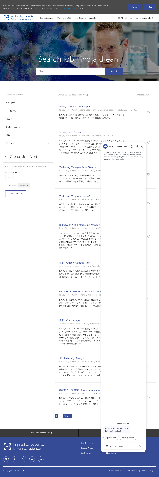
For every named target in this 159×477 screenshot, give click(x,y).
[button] (123, 18)
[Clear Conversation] (132, 146)
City (8, 135)
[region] (123, 296)
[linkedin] (32, 459)
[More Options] (106, 446)
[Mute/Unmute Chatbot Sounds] (137, 146)
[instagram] (6, 459)
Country (10, 119)
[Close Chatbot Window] (141, 146)
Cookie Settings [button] (71, 8)
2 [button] (60, 415)
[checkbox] (148, 112)
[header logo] (18, 18)
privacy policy (116, 157)
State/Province (13, 127)
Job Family (11, 111)
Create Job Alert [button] (15, 193)
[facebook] (14, 459)
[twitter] (23, 459)
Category (10, 103)
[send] (139, 446)
